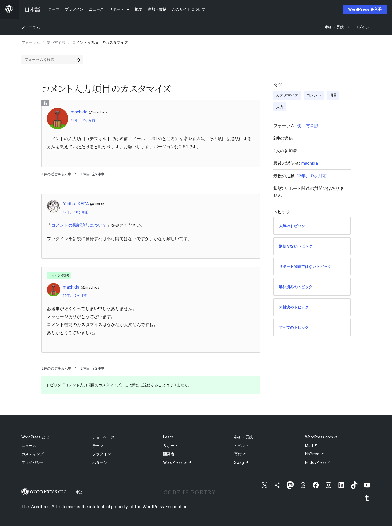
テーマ (97, 445)
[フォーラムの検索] (78, 59)
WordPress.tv (177, 462)
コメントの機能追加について (79, 225)
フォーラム (30, 27)
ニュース (28, 445)
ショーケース (103, 437)
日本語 (77, 492)
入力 (279, 106)
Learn (168, 437)
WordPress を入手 (365, 9)
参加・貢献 (243, 437)
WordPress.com (321, 437)
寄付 (240, 454)
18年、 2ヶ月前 (83, 120)
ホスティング (32, 454)
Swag (241, 462)
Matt (311, 445)
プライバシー (32, 462)
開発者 (168, 454)
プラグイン (101, 454)
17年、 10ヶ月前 (76, 212)
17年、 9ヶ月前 (75, 295)
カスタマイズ (287, 95)
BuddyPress (318, 462)
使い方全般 (56, 42)
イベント (241, 445)
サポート (170, 445)
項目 (333, 95)
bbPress (314, 454)
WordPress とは (35, 437)
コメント (313, 95)
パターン (99, 462)
